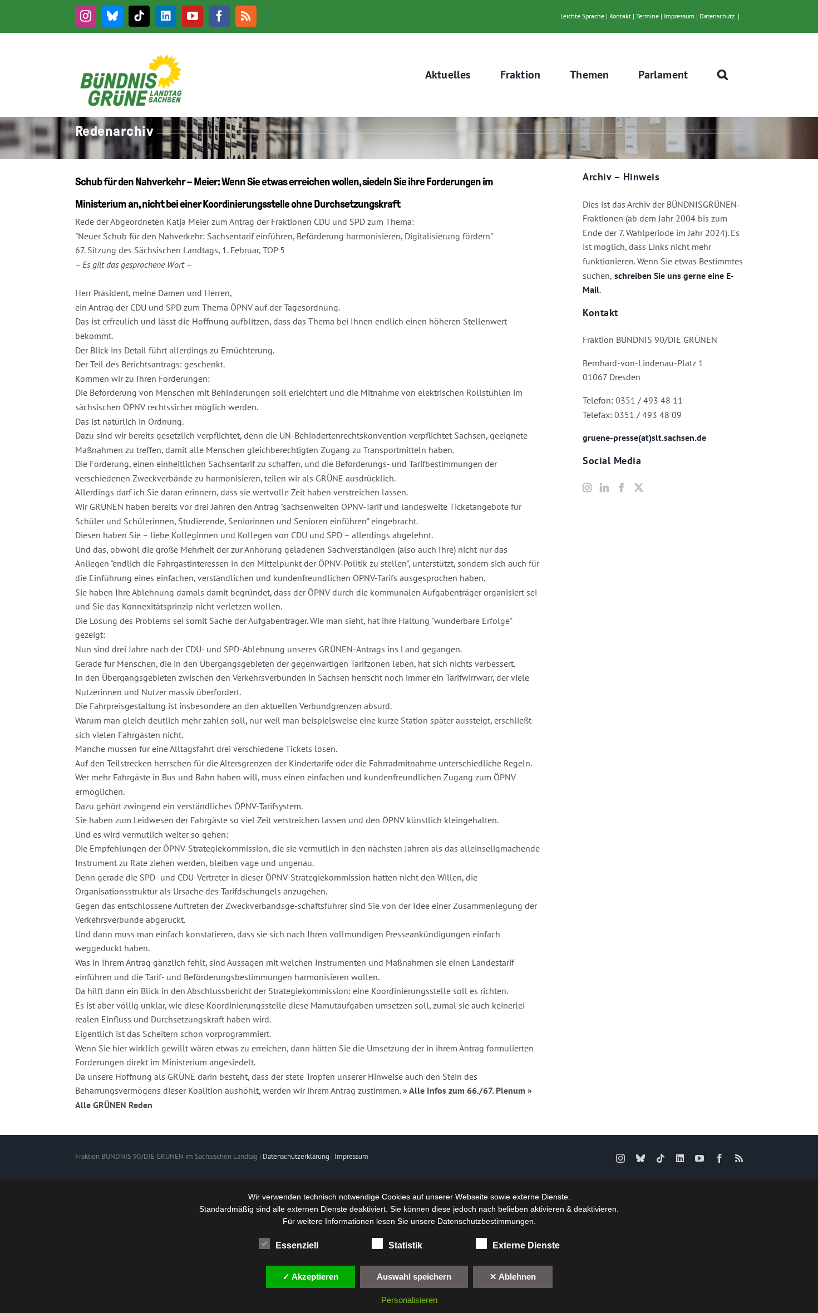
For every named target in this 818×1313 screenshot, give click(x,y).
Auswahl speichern (414, 1276)
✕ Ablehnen (513, 1276)
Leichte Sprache (582, 16)
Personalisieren (409, 1300)
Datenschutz (717, 16)
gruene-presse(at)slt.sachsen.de (644, 437)
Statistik (405, 1245)
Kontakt (620, 16)
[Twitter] (638, 487)
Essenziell (296, 1245)
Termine (647, 16)
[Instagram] (587, 487)
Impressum (679, 16)
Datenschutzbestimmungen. (486, 1221)
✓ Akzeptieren (310, 1276)
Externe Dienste (526, 1245)
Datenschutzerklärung (296, 1156)
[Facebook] (621, 487)
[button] (723, 74)
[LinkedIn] (604, 487)
